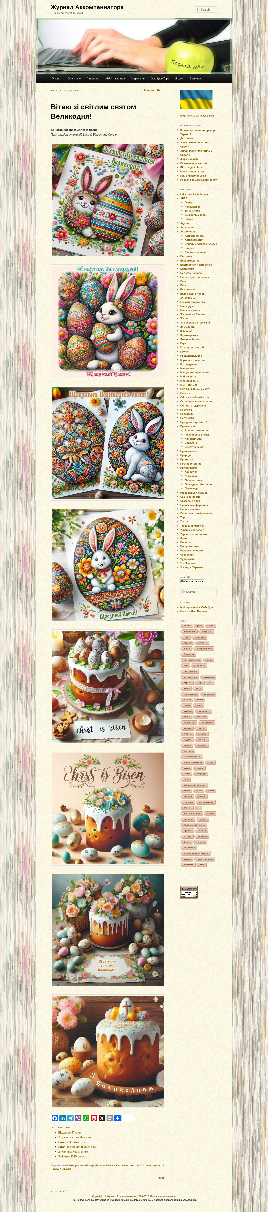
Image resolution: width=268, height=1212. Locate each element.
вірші (198, 688)
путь (186, 779)
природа (188, 830)
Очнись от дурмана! (193, 405)
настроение (207, 722)
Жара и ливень (189, 159)
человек (203, 643)
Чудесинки (187, 559)
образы (187, 808)
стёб (202, 865)
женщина (202, 836)
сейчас (202, 830)
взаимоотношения (193, 762)
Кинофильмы (193, 438)
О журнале (74, 78)
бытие (187, 717)
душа (210, 762)
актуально (209, 694)
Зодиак (189, 248)
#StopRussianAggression (196, 853)
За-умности (187, 327)
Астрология (138, 78)
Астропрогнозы (194, 235)
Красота (202, 734)
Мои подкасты (189, 380)
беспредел (189, 848)
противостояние (192, 660)
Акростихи (191, 472)
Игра (183, 343)
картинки (188, 802)
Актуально (187, 227)
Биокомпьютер (190, 260)
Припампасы (188, 451)
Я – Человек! (188, 563)
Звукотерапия (189, 335)
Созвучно (191, 443)
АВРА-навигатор (115, 78)
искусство (207, 631)
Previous (147, 90)
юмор (187, 688)
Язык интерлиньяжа (193, 175)
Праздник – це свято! (193, 422)
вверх (161, 1178)
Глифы (189, 202)
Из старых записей (192, 347)
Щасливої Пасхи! (69, 1132)
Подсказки (186, 414)
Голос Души (187, 306)
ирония (201, 796)
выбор (210, 813)
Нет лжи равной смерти (195, 389)
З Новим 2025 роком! (72, 1156)
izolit (186, 637)
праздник (202, 745)
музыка (187, 836)
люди (209, 660)
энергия (188, 796)
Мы (210, 683)
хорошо (187, 728)
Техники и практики (192, 526)
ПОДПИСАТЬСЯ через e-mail (197, 115)
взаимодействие (192, 756)
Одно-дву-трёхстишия (198, 484)
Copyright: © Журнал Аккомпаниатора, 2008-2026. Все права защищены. (134, 1196)
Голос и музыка (190, 310)
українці (188, 711)
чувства (203, 739)
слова (187, 705)
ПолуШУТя (187, 418)
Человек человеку (191, 550)
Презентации (188, 426)
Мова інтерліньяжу (192, 171)
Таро (183, 517)
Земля (187, 774)
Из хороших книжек (197, 434)
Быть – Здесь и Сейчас (195, 277)
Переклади (191, 488)
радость (188, 739)
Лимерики (191, 476)
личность (188, 819)
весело (201, 728)
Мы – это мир (189, 384)
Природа (185, 455)
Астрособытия (194, 239)
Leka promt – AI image (81, 1165)
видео (187, 768)
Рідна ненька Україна (193, 492)
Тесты (184, 521)
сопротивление (205, 859)
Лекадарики (192, 206)
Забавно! (186, 331)
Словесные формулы (194, 505)
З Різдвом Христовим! (73, 1151)
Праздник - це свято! (152, 1165)
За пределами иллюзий (195, 322)
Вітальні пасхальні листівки (77, 1147)
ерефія (199, 768)
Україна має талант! (192, 530)
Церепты (185, 542)
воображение (190, 677)
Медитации (187, 368)
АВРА (183, 198)
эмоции (187, 859)
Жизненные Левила (192, 314)
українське (199, 665)
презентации (190, 671)
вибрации (201, 774)
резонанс (188, 751)
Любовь (188, 734)
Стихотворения (194, 447)
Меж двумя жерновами (195, 372)
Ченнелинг (187, 554)
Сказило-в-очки (190, 501)
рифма (187, 626)
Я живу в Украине (61, 1169)
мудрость (188, 865)
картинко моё (190, 694)
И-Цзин (179, 78)
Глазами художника (192, 302)
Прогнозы (186, 459)
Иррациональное (191, 355)
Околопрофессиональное (196, 401)
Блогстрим (187, 269)
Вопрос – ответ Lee (197, 430)
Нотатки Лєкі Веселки (194, 611)
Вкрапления (188, 289)
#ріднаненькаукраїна (194, 825)
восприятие (204, 711)
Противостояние (190, 463)
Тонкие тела (192, 210)
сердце (203, 819)
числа (211, 791)
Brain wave (196, 78)
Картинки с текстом (127, 1165)
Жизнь (184, 318)
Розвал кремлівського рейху (198, 179)
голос (199, 791)
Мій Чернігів (188, 376)
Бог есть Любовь (105, 1165)
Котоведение (188, 364)
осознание (209, 677)
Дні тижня (186, 138)
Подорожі (186, 409)
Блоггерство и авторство (196, 264)
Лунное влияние (195, 252)
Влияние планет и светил (201, 244)
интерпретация (204, 648)
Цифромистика (190, 546)
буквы (187, 842)
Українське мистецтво (194, 534)
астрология (189, 722)
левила (187, 745)
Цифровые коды (195, 215)
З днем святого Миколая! (75, 1137)
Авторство (93, 78)
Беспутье (186, 256)
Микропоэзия (193, 480)
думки (187, 791)
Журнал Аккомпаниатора (87, 7)
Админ (184, 223)
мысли (187, 700)
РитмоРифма (188, 467)
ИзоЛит (184, 351)
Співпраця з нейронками (196, 513)
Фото (183, 538)
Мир (186, 665)
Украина (188, 643)
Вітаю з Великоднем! (72, 1142)
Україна (187, 683)
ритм (199, 626)
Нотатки (185, 393)
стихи (211, 626)
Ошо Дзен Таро (160, 78)
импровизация (206, 802)
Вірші (183, 285)
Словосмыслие (190, 509)
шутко (200, 700)
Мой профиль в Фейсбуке (196, 607)
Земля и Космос (190, 339)
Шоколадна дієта (191, 167)
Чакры (189, 219)
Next (161, 90)
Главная (56, 78)
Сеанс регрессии (190, 496)
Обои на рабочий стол (194, 397)
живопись (200, 637)
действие (201, 717)
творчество (189, 631)
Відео (183, 281)
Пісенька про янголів (193, 163)
